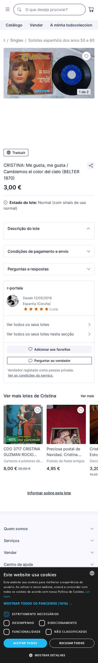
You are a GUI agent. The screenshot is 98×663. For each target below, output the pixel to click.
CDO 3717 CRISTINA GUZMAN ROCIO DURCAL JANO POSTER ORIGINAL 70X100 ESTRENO (22, 451)
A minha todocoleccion (71, 25)
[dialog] (49, 615)
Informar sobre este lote (49, 493)
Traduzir (18, 153)
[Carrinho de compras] (91, 9)
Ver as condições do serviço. (30, 375)
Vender (36, 25)
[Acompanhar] (86, 56)
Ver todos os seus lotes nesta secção (40, 334)
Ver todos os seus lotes (28, 324)
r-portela (15, 288)
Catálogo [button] (14, 25)
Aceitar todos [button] (25, 643)
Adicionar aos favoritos (52, 349)
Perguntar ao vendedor (52, 361)
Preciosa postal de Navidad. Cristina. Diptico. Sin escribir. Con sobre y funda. (65, 451)
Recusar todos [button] (71, 643)
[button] (49, 228)
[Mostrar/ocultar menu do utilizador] (6, 10)
